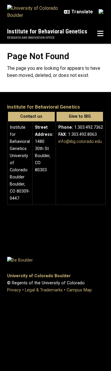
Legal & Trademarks (44, 290)
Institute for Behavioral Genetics (47, 31)
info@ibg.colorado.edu (80, 141)
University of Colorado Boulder (39, 275)
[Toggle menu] (100, 34)
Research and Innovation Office (30, 37)
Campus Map (79, 290)
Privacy (14, 290)
